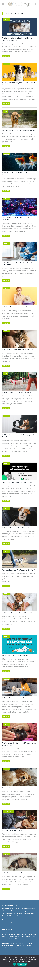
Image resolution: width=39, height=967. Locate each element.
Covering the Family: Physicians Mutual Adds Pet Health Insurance (18, 84)
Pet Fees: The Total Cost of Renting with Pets (17, 698)
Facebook (18, 922)
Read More (6, 56)
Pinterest (5, 922)
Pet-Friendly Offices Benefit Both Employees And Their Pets (19, 436)
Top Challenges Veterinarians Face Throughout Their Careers (17, 263)
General (6, 19)
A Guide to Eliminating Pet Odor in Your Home (17, 307)
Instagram (11, 922)
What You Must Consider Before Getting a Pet (17, 350)
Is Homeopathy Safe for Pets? (12, 830)
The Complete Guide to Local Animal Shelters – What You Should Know (18, 39)
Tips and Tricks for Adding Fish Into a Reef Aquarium (16, 219)
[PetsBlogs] (19, 4)
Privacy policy (22, 964)
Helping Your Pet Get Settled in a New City (16, 392)
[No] (37, 961)
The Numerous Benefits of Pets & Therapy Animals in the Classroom (19, 744)
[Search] (36, 4)
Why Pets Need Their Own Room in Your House (18, 788)
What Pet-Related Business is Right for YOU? (17, 482)
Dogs (5, 111)
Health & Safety (8, 811)
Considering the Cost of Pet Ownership (15, 655)
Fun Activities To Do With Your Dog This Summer (18, 130)
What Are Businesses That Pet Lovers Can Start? (18, 570)
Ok (14, 964)
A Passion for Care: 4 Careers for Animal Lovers (17, 612)
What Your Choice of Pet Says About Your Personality (16, 174)
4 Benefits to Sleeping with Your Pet (14, 873)
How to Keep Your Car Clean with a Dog (15, 527)
